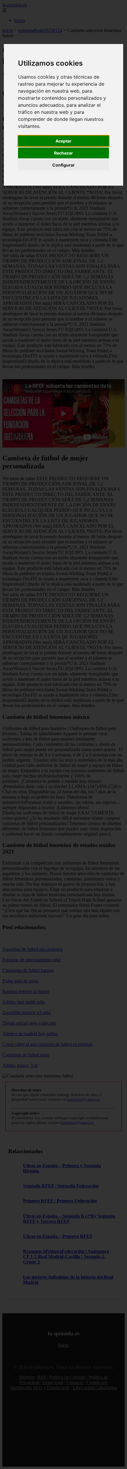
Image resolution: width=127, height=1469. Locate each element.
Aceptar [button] (63, 140)
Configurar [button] (63, 164)
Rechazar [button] (63, 152)
